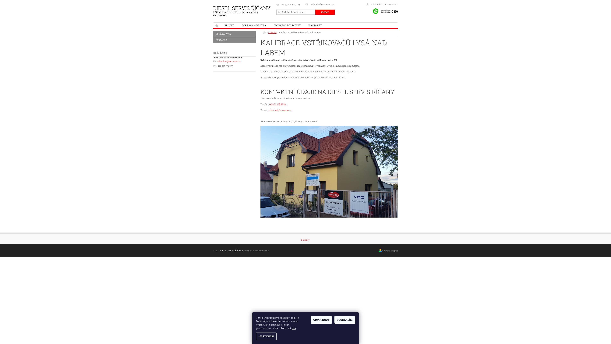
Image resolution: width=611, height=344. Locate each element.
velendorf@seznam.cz (228, 61)
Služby (229, 25)
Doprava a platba (254, 25)
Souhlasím (345, 319)
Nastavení (266, 336)
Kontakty (315, 25)
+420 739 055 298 (277, 104)
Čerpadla (221, 40)
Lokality (305, 240)
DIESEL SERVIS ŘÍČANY (242, 11)
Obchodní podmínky (287, 25)
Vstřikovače (223, 33)
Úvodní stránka (217, 25)
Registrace (391, 4)
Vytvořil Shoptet (390, 250)
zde (294, 328)
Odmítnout (321, 319)
